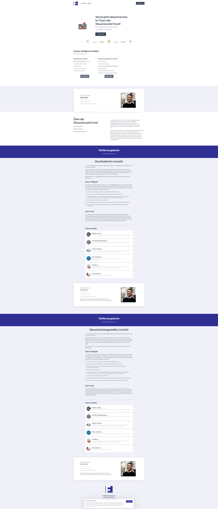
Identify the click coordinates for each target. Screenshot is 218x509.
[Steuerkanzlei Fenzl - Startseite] (76, 3)
